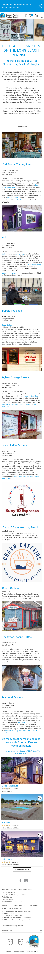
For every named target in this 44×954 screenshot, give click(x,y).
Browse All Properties (22, 869)
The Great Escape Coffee (17, 637)
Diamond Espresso (13, 697)
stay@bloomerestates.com (12, 901)
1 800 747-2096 (7, 899)
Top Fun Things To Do (25, 722)
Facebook (20, 880)
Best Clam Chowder (22, 404)
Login (8, 951)
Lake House (7, 859)
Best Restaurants (8, 913)
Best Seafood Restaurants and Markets (16, 918)
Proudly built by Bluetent (21, 951)
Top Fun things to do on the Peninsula (16, 911)
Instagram (26, 880)
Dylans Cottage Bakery (15, 377)
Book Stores (22, 200)
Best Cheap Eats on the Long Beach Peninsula (19, 920)
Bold (5, 237)
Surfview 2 (6, 822)
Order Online (7, 325)
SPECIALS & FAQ (12, 7)
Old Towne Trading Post (17, 164)
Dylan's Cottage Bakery (31, 396)
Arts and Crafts (12, 198)
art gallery (20, 254)
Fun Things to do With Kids (12, 916)
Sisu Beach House (10, 785)
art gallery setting (34, 264)
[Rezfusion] (27, 942)
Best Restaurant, (8, 404)
